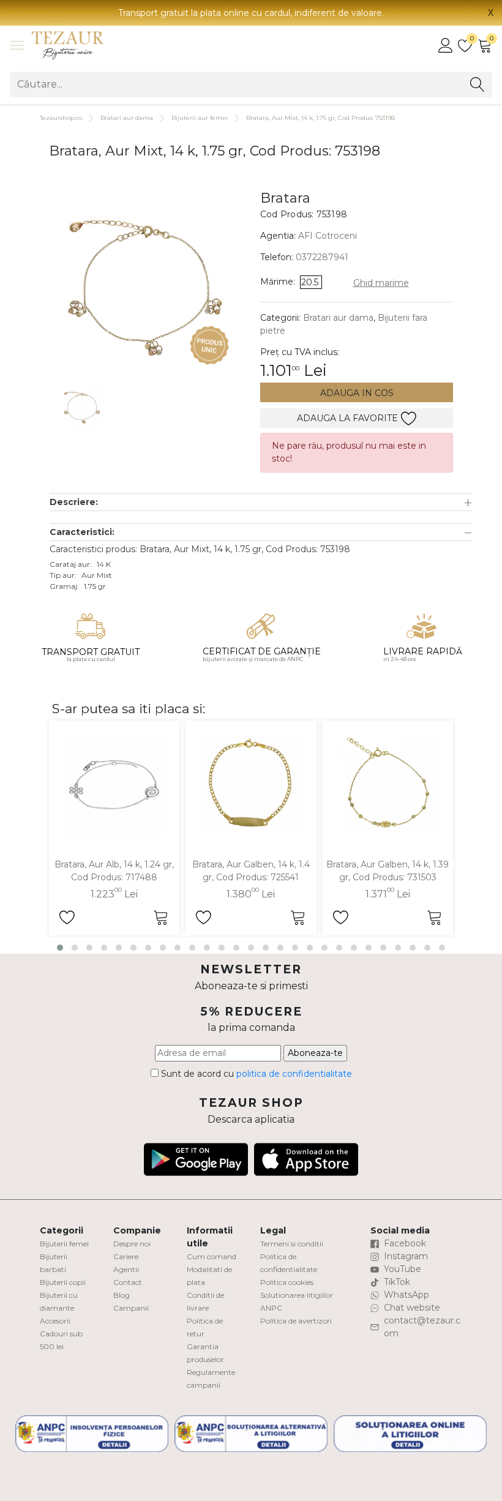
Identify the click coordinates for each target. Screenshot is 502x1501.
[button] (261, 502)
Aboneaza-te (315, 1052)
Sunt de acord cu (255, 1073)
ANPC (271, 1307)
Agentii (126, 1269)
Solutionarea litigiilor (296, 1295)
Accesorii (55, 1320)
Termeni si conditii (291, 1243)
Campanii (131, 1307)
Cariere (125, 1256)
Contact (127, 1282)
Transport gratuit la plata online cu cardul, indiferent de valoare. (251, 12)
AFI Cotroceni (327, 235)
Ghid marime (381, 282)
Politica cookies (286, 1282)
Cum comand (211, 1256)
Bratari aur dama (126, 118)
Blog (121, 1295)
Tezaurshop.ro (61, 118)
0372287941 (322, 257)
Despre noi (132, 1243)
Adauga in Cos (357, 393)
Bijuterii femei (64, 1243)
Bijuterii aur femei (199, 118)
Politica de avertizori (296, 1320)
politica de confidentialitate (294, 1073)
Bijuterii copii (63, 1282)
